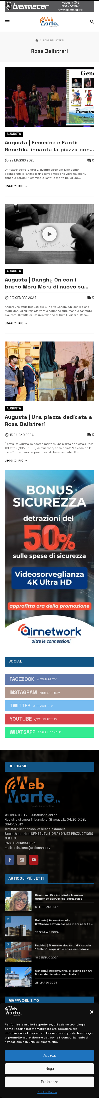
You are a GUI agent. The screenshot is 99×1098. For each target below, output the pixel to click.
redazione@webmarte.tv (31, 848)
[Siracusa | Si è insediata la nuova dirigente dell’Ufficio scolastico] (18, 901)
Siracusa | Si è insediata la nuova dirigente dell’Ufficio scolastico (59, 896)
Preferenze (49, 1082)
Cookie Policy (47, 1092)
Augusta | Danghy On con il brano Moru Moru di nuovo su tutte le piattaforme (44, 283)
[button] (91, 1012)
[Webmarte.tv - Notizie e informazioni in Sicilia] (49, 22)
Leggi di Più (14, 186)
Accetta (49, 1055)
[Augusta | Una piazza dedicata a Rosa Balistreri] (49, 371)
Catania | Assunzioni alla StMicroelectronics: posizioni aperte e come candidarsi (64, 922)
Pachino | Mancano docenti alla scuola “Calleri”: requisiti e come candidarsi (63, 947)
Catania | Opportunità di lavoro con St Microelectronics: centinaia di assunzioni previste (63, 972)
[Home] (36, 40)
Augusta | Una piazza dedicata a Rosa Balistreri (49, 420)
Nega (49, 1068)
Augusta (14, 134)
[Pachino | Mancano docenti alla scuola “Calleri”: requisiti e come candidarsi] (18, 952)
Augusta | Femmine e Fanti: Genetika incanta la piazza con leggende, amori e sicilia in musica (47, 146)
